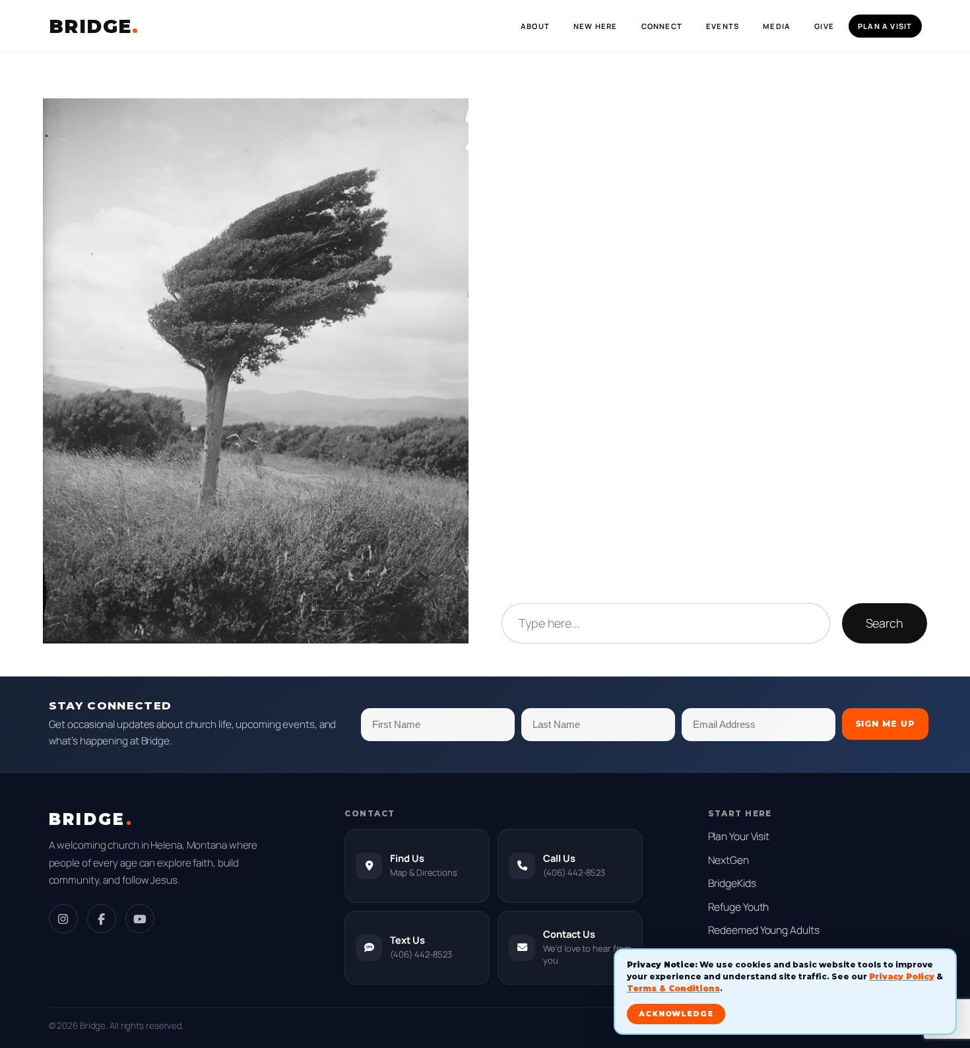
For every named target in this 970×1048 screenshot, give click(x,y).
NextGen (728, 860)
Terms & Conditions (673, 988)
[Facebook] (101, 918)
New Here (595, 26)
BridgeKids (732, 883)
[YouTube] (139, 918)
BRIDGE (94, 26)
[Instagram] (63, 918)
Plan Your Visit (739, 836)
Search (884, 623)
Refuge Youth (738, 907)
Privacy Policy (901, 976)
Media (777, 26)
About (535, 26)
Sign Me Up (885, 724)
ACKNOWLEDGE (676, 1013)
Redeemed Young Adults (764, 930)
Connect (661, 26)
